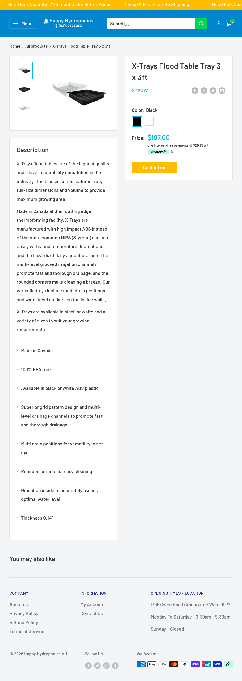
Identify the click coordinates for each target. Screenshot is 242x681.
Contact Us (91, 613)
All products (36, 45)
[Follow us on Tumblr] (115, 665)
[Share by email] (222, 90)
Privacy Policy (24, 613)
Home (15, 45)
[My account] (219, 23)
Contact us (154, 167)
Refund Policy (23, 622)
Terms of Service (26, 631)
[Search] (201, 23)
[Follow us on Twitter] (97, 665)
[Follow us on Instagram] (106, 665)
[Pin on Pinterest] (204, 90)
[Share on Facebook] (195, 90)
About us (18, 604)
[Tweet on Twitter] (213, 90)
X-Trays (140, 90)
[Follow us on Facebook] (88, 665)
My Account (92, 604)
